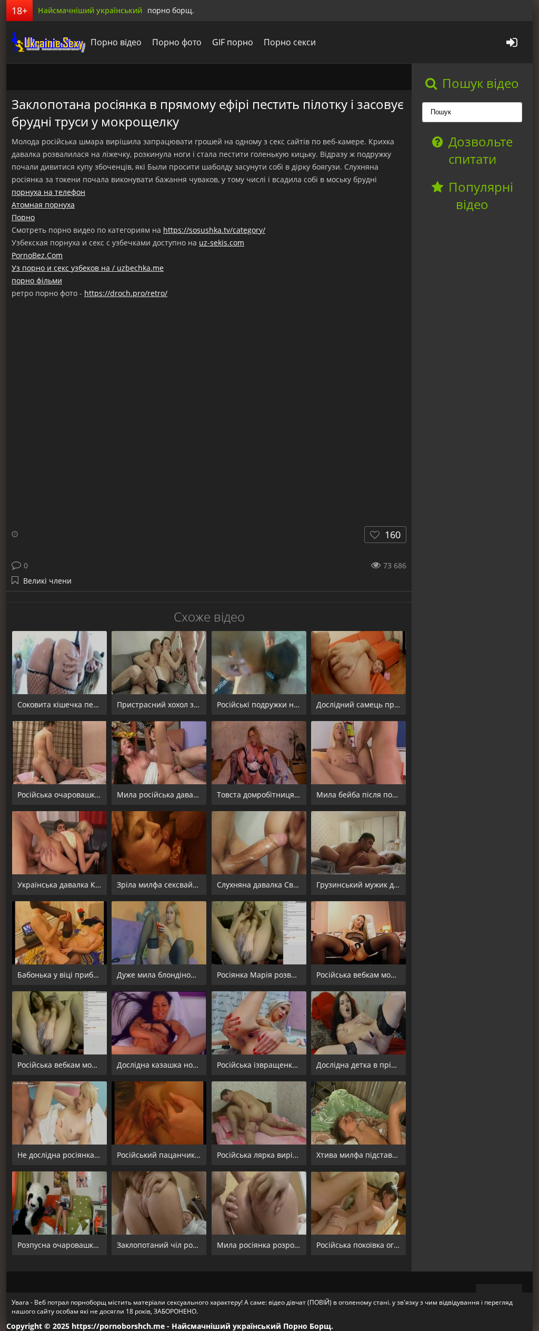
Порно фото (177, 42)
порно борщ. (170, 10)
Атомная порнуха (43, 205)
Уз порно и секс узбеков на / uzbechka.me (88, 268)
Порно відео (116, 42)
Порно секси (290, 42)
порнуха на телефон (48, 192)
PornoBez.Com (37, 255)
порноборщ (45, 42)
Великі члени (47, 581)
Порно (23, 217)
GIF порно (232, 42)
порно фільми (37, 280)
